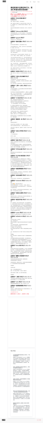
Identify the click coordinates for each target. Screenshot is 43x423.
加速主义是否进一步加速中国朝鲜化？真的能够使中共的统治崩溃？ (21, 379)
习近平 (23, 11)
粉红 (29, 11)
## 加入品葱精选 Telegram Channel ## (18, 16)
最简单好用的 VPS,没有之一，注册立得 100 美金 (20, 293)
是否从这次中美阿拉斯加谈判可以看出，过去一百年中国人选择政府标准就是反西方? (21, 392)
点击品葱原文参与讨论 (14, 292)
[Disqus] (21, 312)
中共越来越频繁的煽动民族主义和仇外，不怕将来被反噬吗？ (21, 355)
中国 (26, 11)
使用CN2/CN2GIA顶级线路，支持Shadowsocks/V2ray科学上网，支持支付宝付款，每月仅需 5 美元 (21, 14)
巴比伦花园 (13, 11)
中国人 (28, 11)
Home (27, 1)
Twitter (38, 1)
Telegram (34, 1)
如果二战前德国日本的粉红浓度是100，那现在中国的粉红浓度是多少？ (21, 367)
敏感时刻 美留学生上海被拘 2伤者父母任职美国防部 (21, 404)
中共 (24, 11)
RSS (30, 1)
